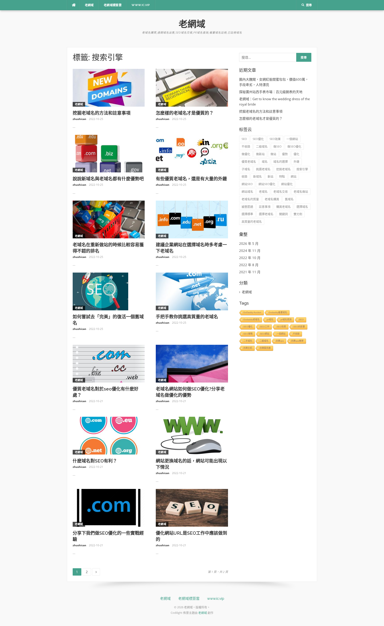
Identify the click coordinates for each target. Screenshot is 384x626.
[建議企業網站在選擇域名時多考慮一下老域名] (192, 219)
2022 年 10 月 (249, 257)
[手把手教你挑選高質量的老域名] (192, 291)
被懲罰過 (247, 207)
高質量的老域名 (252, 221)
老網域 (89, 5)
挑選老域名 (263, 169)
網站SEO (247, 184)
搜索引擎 (302, 169)
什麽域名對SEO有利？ (95, 461)
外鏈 (296, 161)
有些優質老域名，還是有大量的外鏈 (191, 178)
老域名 (263, 191)
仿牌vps (280, 341)
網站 (293, 176)
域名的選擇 (280, 161)
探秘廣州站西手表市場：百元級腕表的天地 (270, 92)
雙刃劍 (298, 214)
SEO (244, 139)
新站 (270, 176)
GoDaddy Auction (252, 312)
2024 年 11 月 (249, 250)
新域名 (257, 176)
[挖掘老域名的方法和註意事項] (109, 87)
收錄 (244, 176)
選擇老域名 (266, 214)
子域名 (246, 169)
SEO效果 (275, 139)
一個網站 (292, 139)
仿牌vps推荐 (297, 341)
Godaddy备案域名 (278, 312)
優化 (296, 154)
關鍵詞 (283, 214)
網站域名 (247, 191)
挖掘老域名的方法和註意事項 (101, 113)
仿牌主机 (247, 348)
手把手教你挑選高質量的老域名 (187, 316)
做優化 (246, 154)
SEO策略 (248, 334)
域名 (265, 161)
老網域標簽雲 (113, 5)
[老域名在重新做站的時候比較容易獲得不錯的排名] (109, 219)
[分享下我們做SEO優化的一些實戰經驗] (109, 507)
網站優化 (287, 184)
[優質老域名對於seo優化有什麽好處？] (109, 363)
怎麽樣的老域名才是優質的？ (185, 113)
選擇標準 (247, 214)
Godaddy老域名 (251, 319)
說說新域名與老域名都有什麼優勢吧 (108, 178)
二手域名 (247, 341)
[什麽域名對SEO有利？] (109, 435)
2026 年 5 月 (248, 243)
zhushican (79, 119)
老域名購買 (272, 199)
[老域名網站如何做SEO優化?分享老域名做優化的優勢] (192, 363)
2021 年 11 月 (249, 272)
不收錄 (246, 146)
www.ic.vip (141, 5)
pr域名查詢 (286, 319)
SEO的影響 (299, 326)
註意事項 (264, 207)
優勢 (285, 154)
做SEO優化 (294, 146)
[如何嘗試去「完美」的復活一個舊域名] (100, 291)
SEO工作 (264, 326)
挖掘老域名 (283, 169)
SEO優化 (258, 139)
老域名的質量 (250, 199)
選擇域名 (302, 207)
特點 (282, 176)
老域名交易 (280, 191)
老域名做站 (301, 191)
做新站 (260, 154)
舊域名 (289, 199)
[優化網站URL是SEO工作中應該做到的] (192, 507)
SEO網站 (264, 334)
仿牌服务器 (265, 348)
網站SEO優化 (266, 184)
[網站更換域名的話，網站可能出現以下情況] (192, 435)
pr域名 (270, 319)
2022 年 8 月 (248, 265)
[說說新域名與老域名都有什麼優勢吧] (109, 153)
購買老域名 (283, 207)
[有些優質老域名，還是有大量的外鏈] (192, 153)
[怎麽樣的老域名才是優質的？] (192, 87)
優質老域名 (249, 161)
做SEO (277, 146)
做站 (273, 154)
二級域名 (262, 146)
